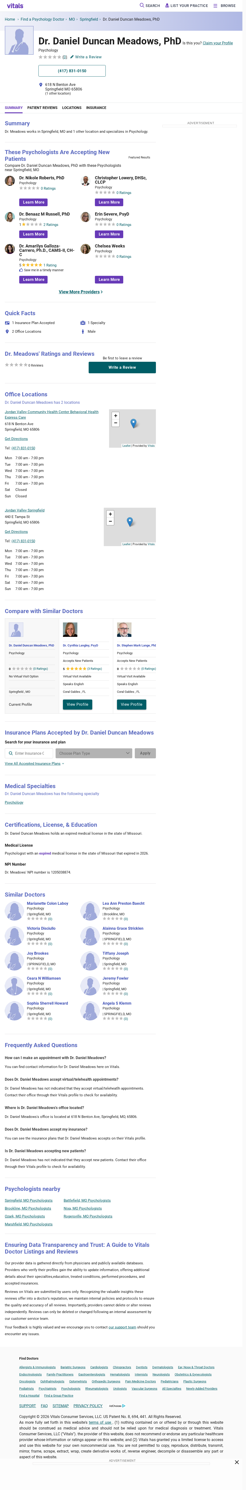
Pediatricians (169, 1381)
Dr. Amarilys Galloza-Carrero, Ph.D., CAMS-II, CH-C (46, 250)
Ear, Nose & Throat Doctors (196, 1367)
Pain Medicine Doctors (140, 1381)
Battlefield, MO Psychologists (87, 1200)
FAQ (44, 1406)
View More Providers (79, 291)
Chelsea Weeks (110, 246)
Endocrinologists (30, 1374)
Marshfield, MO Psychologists (29, 1224)
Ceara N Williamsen (44, 978)
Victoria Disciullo (41, 928)
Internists (141, 1374)
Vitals (151, 445)
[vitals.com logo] (15, 6)
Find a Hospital (29, 1395)
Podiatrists (26, 1388)
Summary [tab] (14, 108)
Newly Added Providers (201, 1388)
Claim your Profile (218, 43)
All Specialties (171, 1388)
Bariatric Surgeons (73, 1367)
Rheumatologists (96, 1388)
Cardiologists (99, 1367)
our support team (122, 1327)
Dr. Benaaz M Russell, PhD (44, 214)
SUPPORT (27, 1406)
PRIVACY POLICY (88, 1406)
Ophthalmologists (52, 1381)
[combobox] (29, 753)
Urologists (120, 1388)
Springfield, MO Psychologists (29, 1200)
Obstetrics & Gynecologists (193, 1374)
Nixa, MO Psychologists (83, 1208)
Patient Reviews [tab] (42, 108)
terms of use (100, 1422)
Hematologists (120, 1374)
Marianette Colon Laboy (47, 903)
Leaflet (126, 445)
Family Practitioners (60, 1374)
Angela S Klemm (117, 1003)
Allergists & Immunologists (37, 1367)
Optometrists (78, 1381)
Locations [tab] (71, 108)
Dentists (142, 1367)
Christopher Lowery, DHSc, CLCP (121, 180)
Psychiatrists (47, 1388)
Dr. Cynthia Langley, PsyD (80, 645)
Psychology (14, 802)
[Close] (237, 1463)
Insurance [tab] (96, 108)
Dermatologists (162, 1367)
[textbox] (29, 753)
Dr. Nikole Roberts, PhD (41, 178)
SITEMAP (61, 1406)
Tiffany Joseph (116, 953)
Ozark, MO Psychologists (25, 1216)
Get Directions (16, 439)
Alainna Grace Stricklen (123, 928)
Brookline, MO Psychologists (28, 1208)
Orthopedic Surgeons (106, 1381)
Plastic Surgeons (194, 1381)
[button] (133, 423)
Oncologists (27, 1381)
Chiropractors (122, 1367)
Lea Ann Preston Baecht (123, 903)
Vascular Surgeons (144, 1388)
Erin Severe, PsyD (112, 214)
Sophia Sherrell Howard (47, 1003)
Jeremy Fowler (116, 978)
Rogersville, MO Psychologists (88, 1216)
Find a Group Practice (58, 1395)
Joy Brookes (38, 953)
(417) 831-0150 (23, 448)
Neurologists (161, 1374)
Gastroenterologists (91, 1374)
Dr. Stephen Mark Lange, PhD (137, 645)
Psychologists (70, 1388)
